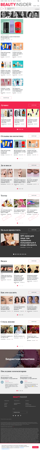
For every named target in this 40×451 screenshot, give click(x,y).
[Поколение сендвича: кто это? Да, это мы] (7, 329)
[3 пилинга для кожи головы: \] (17, 46)
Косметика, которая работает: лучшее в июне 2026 (19, 121)
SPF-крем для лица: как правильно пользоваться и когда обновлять (28, 240)
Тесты (2, 208)
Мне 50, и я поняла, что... (19, 336)
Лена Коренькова (3, 184)
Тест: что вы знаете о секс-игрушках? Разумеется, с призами (32, 211)
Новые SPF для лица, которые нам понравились (5, 54)
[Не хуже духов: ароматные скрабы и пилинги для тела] (17, 64)
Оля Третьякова (3, 339)
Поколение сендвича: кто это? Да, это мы (7, 337)
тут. (13, 426)
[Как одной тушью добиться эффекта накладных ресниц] (7, 300)
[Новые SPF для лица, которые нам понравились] (6, 46)
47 (38, 214)
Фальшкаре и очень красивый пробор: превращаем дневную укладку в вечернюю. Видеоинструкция (19, 278)
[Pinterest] (20, 415)
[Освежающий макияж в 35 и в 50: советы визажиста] (20, 300)
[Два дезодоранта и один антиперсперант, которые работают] (12, 26)
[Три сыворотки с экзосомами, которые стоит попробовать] (17, 82)
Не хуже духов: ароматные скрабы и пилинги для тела (17, 72)
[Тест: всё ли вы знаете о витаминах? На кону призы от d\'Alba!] (7, 203)
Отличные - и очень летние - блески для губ (5, 90)
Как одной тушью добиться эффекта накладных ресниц (5, 308)
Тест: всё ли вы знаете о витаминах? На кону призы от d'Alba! (6, 211)
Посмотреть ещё (6, 97)
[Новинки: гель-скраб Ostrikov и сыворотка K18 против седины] (6, 64)
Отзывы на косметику (5, 375)
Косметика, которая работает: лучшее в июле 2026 (6, 121)
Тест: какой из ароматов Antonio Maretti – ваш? (19, 210)
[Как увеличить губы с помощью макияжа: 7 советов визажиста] (33, 300)
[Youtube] (15, 415)
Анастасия (7, 381)
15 (2, 215)
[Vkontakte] (13, 415)
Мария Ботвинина (16, 282)
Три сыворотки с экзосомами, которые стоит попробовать (17, 90)
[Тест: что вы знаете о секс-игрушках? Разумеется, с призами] (33, 203)
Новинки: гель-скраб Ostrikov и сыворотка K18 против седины (6, 72)
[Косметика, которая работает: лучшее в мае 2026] (33, 113)
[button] (17, 129)
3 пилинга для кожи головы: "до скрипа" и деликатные (17, 54)
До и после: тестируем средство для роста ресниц (32, 181)
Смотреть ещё (34, 105)
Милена (26, 381)
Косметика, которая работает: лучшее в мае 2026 (32, 121)
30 (25, 311)
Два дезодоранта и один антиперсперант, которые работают (10, 37)
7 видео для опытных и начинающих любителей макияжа (6, 277)
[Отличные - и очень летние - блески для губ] (6, 82)
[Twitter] (18, 415)
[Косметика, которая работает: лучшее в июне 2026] (20, 113)
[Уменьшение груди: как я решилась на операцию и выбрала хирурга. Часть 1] (20, 173)
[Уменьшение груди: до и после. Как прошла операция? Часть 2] (7, 173)
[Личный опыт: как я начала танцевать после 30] (33, 329)
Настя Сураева (29, 214)
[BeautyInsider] (16, 4)
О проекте (34, 5)
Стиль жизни (3, 334)
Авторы (38, 5)
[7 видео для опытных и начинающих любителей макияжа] (7, 269)
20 (15, 283)
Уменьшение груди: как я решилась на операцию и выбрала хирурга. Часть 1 (20, 181)
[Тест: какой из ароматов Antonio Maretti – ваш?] (20, 203)
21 (2, 93)
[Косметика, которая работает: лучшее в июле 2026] (7, 113)
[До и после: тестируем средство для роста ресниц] (33, 173)
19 (12, 311)
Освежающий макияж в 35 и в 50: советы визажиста (19, 308)
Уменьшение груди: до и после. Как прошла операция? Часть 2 (6, 181)
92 (12, 339)
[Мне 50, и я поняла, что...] (20, 329)
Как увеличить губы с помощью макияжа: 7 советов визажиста (32, 308)
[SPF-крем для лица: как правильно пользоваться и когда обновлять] (10, 240)
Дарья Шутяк (3, 39)
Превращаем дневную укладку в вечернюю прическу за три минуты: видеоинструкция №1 (33, 277)
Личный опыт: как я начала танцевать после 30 (32, 337)
